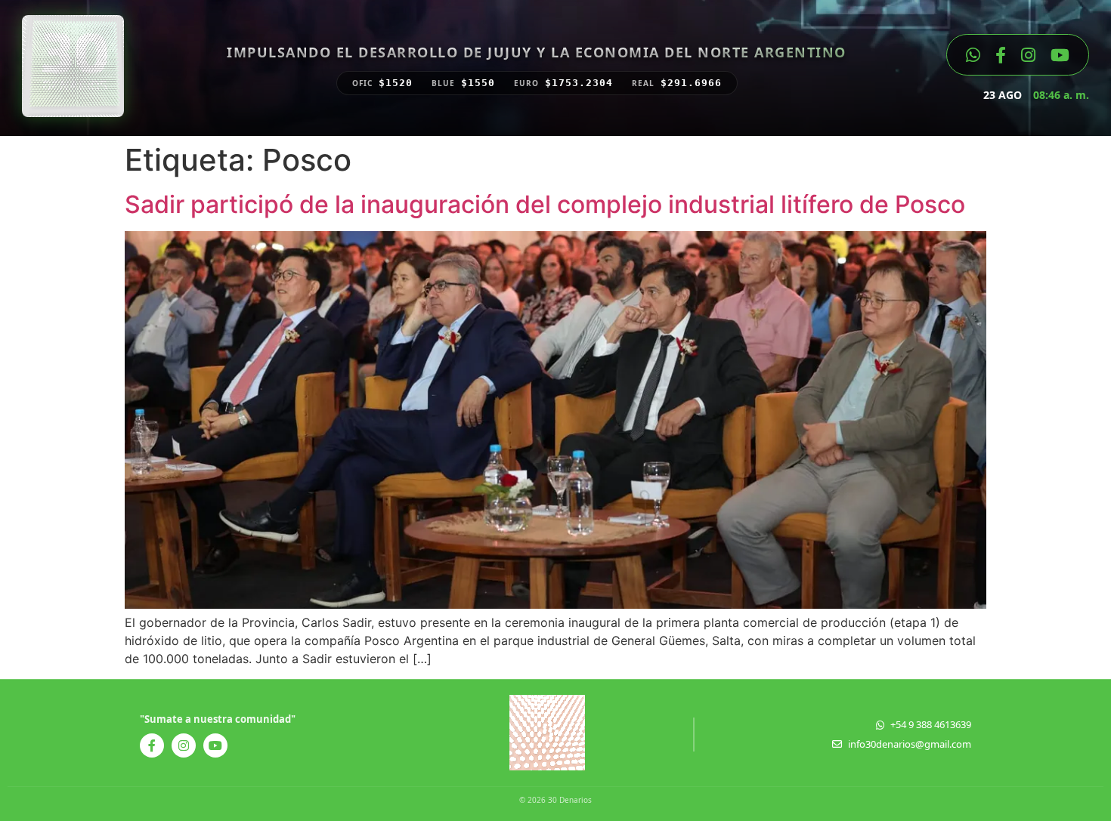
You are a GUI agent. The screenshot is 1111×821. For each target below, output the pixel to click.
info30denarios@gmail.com (909, 744)
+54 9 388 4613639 (930, 724)
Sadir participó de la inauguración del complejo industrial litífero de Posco (545, 204)
